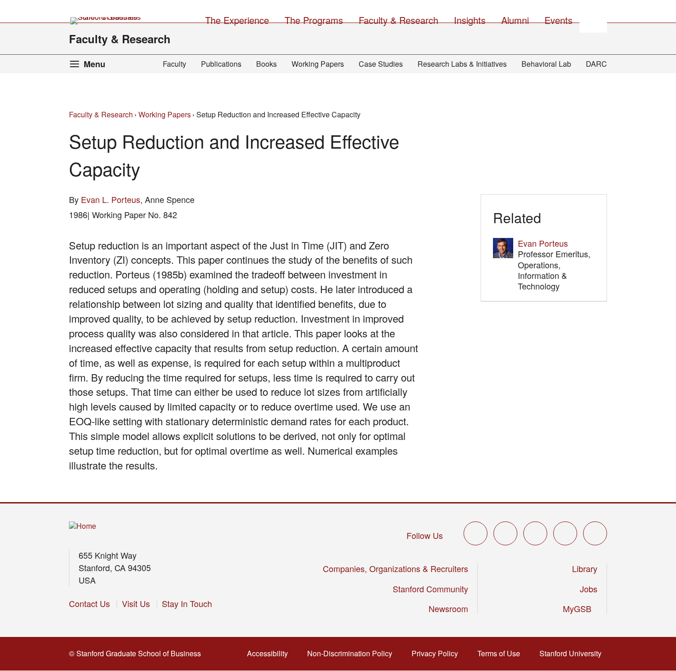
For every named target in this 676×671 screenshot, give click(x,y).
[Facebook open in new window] (505, 533)
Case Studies (381, 63)
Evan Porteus (543, 243)
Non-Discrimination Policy (352, 653)
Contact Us (89, 603)
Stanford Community (430, 589)
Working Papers (318, 63)
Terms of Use (501, 653)
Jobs (588, 589)
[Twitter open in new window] (475, 533)
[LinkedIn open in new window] (595, 533)
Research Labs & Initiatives (462, 63)
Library (584, 568)
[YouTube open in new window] (565, 533)
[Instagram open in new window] (535, 533)
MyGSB (580, 608)
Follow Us (425, 535)
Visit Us (136, 603)
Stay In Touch (187, 603)
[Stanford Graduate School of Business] (106, 20)
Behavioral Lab (546, 63)
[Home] (82, 526)
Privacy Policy (438, 653)
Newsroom (448, 608)
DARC (596, 63)
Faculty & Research (120, 38)
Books (266, 63)
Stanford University (573, 653)
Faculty (174, 63)
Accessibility (270, 653)
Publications (221, 63)
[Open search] (593, 19)
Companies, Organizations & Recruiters (395, 568)
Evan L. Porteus (110, 199)
